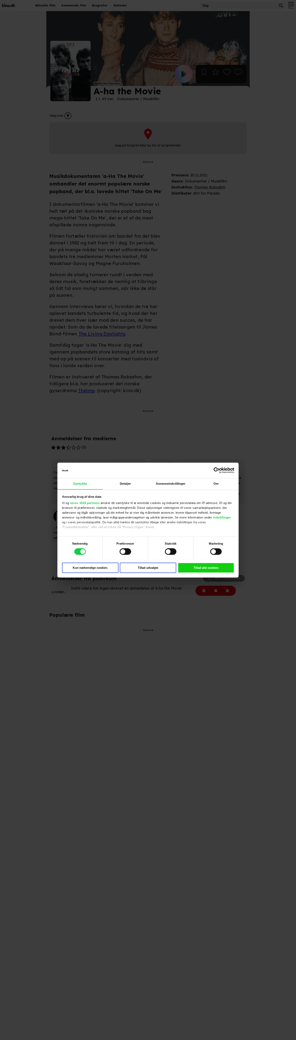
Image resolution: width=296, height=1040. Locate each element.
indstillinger (222, 517)
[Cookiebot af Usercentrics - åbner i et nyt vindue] (216, 470)
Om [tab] (215, 483)
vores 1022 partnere (85, 503)
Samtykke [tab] (80, 483)
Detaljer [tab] (125, 483)
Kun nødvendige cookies (90, 567)
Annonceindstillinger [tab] (171, 483)
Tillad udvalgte (148, 567)
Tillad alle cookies (206, 567)
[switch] (125, 551)
